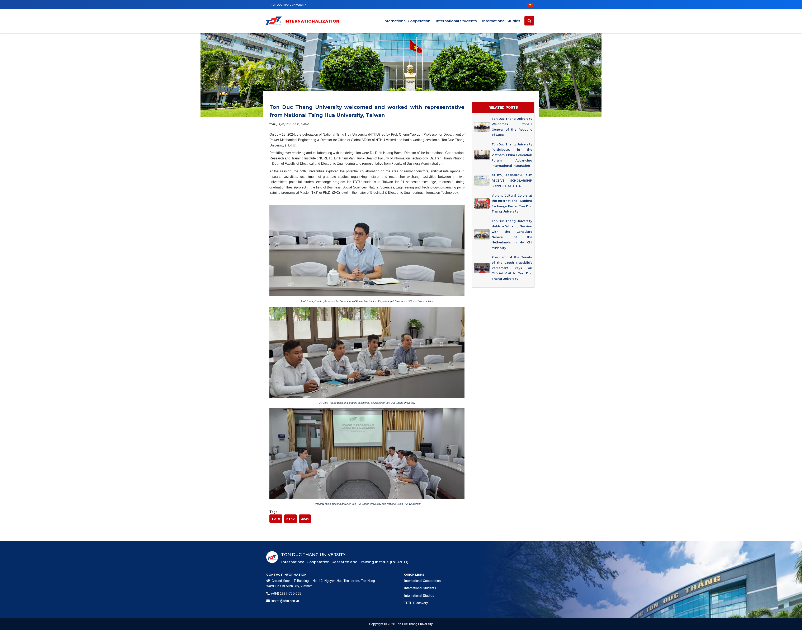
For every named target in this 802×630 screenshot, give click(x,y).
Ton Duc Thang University (288, 4)
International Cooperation (406, 21)
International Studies (501, 21)
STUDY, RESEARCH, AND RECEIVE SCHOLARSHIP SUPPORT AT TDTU (512, 180)
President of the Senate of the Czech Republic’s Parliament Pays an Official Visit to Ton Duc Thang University (512, 267)
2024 (305, 518)
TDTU (276, 518)
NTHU (290, 518)
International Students (456, 21)
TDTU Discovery (416, 603)
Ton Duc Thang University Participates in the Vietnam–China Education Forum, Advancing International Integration (512, 155)
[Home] (274, 21)
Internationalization (312, 21)
